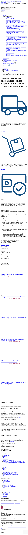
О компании (6, 58)
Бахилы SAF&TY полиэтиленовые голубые (13, 20)
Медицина (5, 480)
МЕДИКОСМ (6, 492)
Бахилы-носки (21, 22)
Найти (2, 532)
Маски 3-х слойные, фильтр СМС (16, 36)
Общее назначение (7, 487)
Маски (7, 34)
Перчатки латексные (21, 50)
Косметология (6, 482)
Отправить (3, 529)
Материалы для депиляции (12, 29)
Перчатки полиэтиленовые (13, 52)
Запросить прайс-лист (5, 7)
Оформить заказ (4, 510)
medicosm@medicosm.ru (14, 503)
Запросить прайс (4, 210)
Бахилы (8, 17)
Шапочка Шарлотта (18, 55)
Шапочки (8, 54)
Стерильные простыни (18, 44)
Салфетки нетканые (15, 43)
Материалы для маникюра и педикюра (16, 30)
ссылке (19, 417)
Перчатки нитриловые (11, 51)
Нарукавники (16, 47)
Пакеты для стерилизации (12, 26)
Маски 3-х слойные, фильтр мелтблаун (15, 36)
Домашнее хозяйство (8, 485)
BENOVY (5, 493)
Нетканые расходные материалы (13, 39)
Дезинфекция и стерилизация (13, 23)
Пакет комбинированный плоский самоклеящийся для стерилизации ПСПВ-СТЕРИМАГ (14, 361)
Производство (6, 481)
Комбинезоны (9, 47)
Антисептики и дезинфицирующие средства (16, 25)
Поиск (2, 8)
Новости (5, 59)
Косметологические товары (12, 28)
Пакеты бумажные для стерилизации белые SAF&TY (14, 317)
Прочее (5, 496)
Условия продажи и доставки (10, 60)
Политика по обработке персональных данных (14, 461)
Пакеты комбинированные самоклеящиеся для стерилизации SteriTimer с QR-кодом (12, 340)
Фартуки (18, 48)
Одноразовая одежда (11, 45)
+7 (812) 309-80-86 (5, 503)
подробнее (3, 131)
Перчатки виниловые (11, 50)
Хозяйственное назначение (9, 486)
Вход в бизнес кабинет (8, 63)
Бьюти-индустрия (7, 484)
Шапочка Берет (9, 55)
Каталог (5, 15)
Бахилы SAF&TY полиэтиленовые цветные (16, 22)
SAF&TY (5, 494)
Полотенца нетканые (11, 40)
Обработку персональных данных (17, 525)
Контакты (5, 61)
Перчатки (8, 49)
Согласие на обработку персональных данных (14, 462)
